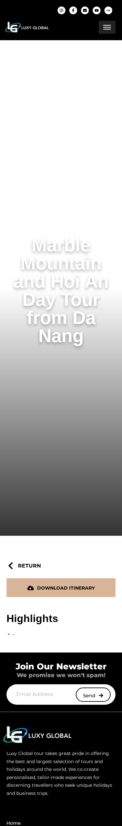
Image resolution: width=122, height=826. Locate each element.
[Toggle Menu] (107, 27)
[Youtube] (97, 10)
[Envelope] (85, 10)
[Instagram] (61, 10)
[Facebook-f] (73, 10)
